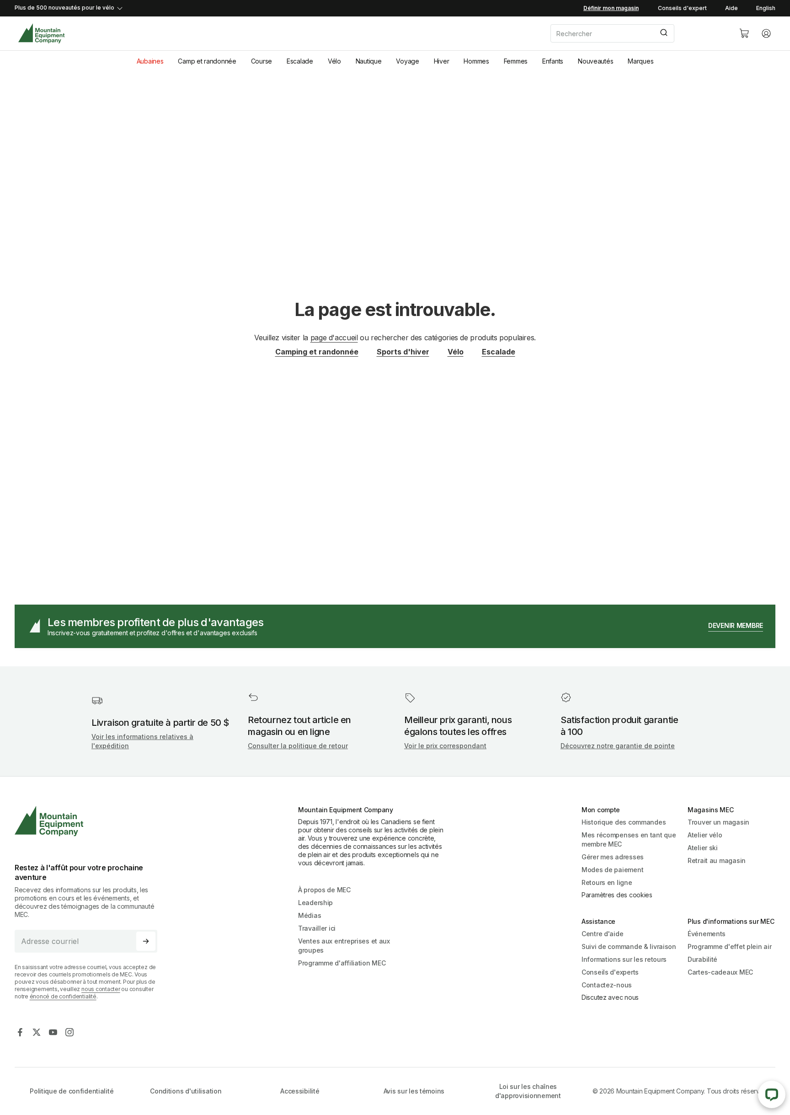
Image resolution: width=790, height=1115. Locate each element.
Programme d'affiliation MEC (341, 963)
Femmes (516, 61)
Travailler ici (317, 928)
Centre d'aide (602, 934)
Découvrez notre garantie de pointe (617, 746)
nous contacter (100, 989)
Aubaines (150, 61)
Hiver (441, 61)
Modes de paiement (612, 870)
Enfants (552, 61)
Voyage (407, 61)
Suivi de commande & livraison (629, 946)
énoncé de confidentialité (63, 996)
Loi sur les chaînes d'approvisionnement (528, 1091)
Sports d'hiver (403, 351)
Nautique (369, 61)
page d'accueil (334, 337)
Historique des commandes (624, 822)
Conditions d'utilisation (185, 1091)
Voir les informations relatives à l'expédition (142, 741)
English (765, 8)
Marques (640, 61)
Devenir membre (735, 625)
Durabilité (702, 959)
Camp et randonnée (207, 61)
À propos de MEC (324, 890)
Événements (707, 934)
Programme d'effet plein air (729, 946)
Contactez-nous (607, 985)
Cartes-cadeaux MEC (720, 972)
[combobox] (637, 33)
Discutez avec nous (610, 997)
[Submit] (663, 33)
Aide (731, 8)
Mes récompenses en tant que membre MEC (629, 839)
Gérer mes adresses (613, 857)
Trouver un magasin (718, 822)
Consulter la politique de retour (298, 746)
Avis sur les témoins (414, 1091)
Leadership (315, 902)
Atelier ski (703, 848)
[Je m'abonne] (145, 941)
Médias (309, 915)
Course (261, 61)
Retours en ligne (607, 882)
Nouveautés (595, 61)
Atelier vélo (705, 835)
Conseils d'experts (610, 972)
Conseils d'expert (682, 8)
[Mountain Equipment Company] (90, 821)
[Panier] (744, 33)
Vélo (334, 61)
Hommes (476, 61)
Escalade (300, 61)
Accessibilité (299, 1091)
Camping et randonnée (316, 351)
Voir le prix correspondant (445, 746)
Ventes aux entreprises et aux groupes (344, 945)
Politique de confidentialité (71, 1091)
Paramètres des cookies (617, 895)
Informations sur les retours (624, 959)
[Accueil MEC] (41, 33)
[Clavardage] (771, 1094)
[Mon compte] (766, 33)
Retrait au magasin (717, 860)
